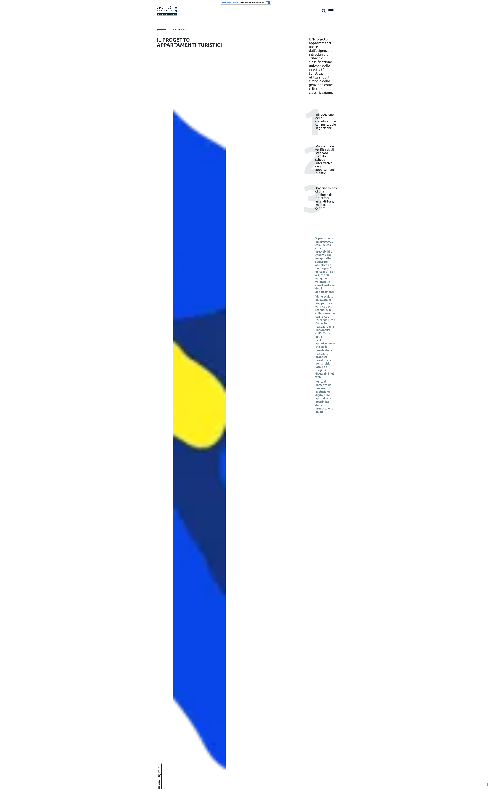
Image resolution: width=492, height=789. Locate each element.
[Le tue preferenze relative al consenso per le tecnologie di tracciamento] (487, 784)
